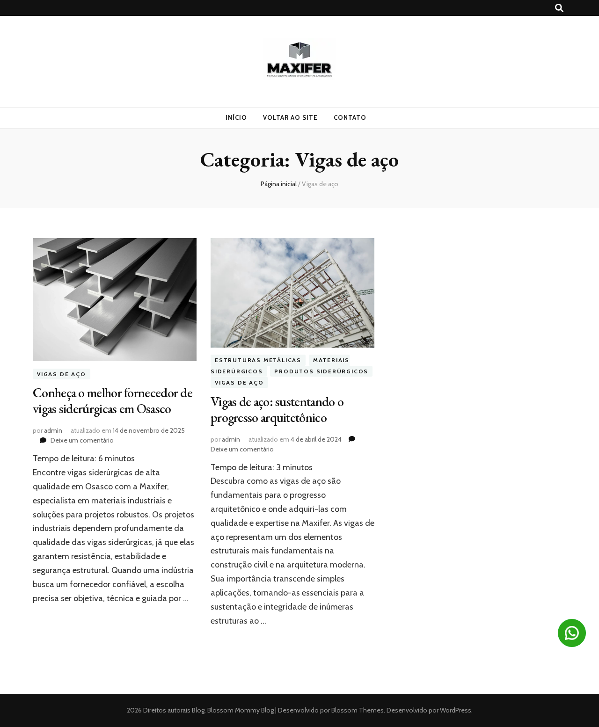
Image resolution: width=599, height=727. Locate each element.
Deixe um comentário (82, 440)
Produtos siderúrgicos (321, 371)
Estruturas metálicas (258, 360)
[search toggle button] (559, 8)
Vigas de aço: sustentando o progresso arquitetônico (277, 409)
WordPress (455, 710)
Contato (350, 117)
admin (53, 430)
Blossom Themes (357, 710)
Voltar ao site (290, 117)
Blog (198, 710)
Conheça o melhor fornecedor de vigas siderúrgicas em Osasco (112, 400)
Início (236, 117)
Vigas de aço (61, 374)
